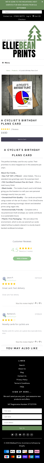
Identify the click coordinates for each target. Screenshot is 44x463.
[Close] (40, 201)
